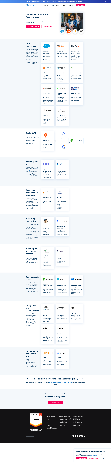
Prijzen (52, 5)
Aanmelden (80, 1)
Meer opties (103, 458)
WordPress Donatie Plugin (78, 416)
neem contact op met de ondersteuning (60, 383)
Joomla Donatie (76, 425)
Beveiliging (49, 427)
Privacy (48, 425)
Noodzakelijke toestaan (93, 458)
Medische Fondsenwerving (65, 418)
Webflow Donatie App (77, 424)
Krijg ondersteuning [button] (47, 26)
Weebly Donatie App (77, 422)
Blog (48, 419)
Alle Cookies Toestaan (81, 458)
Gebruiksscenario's (64, 414)
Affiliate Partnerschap (52, 428)
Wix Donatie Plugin (77, 421)
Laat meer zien (93, 455)
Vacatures (49, 421)
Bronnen (58, 5)
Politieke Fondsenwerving (64, 416)
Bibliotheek (49, 430)
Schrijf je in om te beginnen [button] (33, 26)
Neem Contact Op (51, 416)
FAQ (48, 422)
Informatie (49, 414)
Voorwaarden (50, 424)
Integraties (75, 414)
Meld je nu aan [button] (80, 5)
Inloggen (71, 5)
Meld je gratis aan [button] (55, 402)
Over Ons (49, 418)
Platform (46, 5)
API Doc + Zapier (76, 427)
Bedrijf (64, 5)
